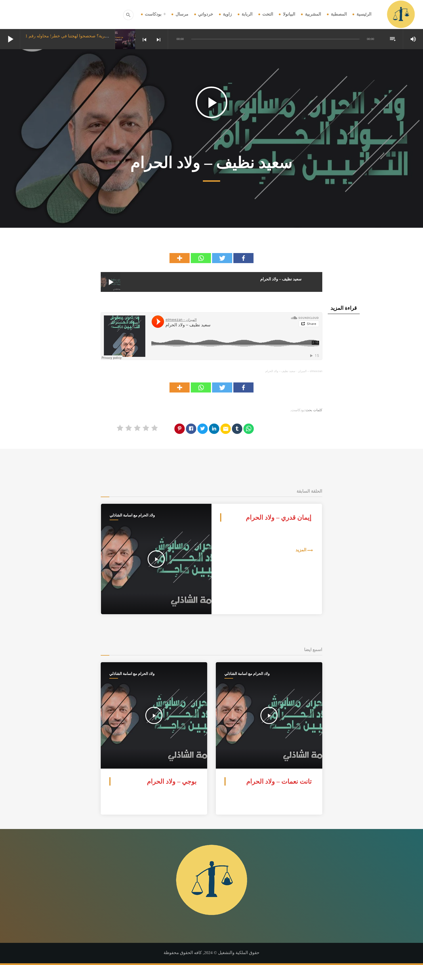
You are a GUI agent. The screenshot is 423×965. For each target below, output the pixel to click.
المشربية (313, 14)
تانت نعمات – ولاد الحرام (279, 781)
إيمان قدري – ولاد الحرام (279, 517)
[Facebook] (243, 258)
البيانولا (289, 14)
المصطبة (339, 14)
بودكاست (153, 14)
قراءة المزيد (344, 308)
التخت (267, 14)
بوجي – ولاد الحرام (172, 781)
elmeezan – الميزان (310, 371)
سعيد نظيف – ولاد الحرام (280, 371)
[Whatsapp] (201, 258)
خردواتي (205, 14)
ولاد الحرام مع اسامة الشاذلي (132, 515)
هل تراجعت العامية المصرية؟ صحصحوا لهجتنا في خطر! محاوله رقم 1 (86, 36)
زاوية (227, 14)
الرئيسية (364, 14)
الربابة (247, 14)
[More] (179, 258)
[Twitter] (222, 258)
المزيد (301, 550)
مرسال (182, 14)
